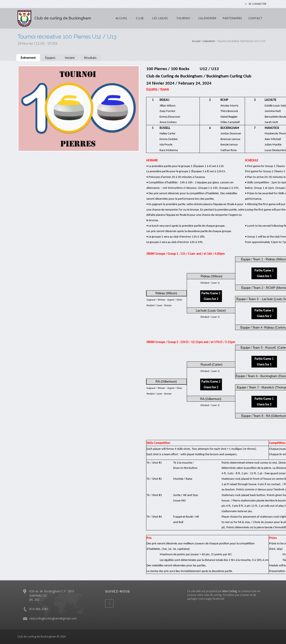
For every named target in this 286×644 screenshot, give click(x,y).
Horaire (70, 58)
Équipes (50, 58)
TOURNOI (183, 18)
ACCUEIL (122, 18)
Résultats (90, 58)
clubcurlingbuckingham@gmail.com (53, 618)
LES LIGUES (160, 18)
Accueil (196, 41)
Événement (28, 58)
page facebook (215, 598)
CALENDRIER (207, 18)
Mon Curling (230, 591)
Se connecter (257, 4)
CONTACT (255, 18)
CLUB (140, 18)
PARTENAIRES (232, 18)
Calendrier (208, 41)
